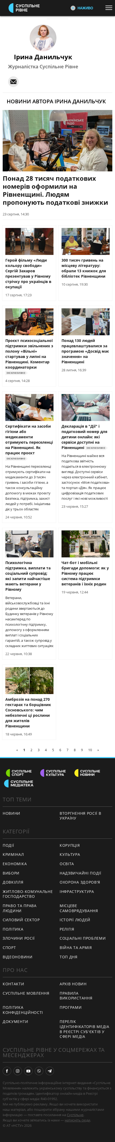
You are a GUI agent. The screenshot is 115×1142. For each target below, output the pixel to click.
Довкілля (13, 882)
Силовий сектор (21, 919)
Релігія (67, 929)
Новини (11, 813)
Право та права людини (20, 908)
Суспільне (75, 1114)
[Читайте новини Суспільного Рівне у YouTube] (28, 1071)
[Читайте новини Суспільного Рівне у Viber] (39, 1071)
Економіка (15, 863)
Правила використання (76, 996)
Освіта (67, 863)
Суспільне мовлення (26, 993)
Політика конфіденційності (23, 1010)
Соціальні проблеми (83, 938)
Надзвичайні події (80, 873)
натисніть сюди (77, 1120)
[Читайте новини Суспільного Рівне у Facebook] (7, 1071)
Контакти (13, 983)
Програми (71, 1007)
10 (90, 750)
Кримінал (13, 854)
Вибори (11, 873)
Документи (15, 1021)
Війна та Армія (76, 947)
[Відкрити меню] (110, 8)
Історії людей (75, 919)
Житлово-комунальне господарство (28, 894)
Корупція (70, 845)
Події (8, 845)
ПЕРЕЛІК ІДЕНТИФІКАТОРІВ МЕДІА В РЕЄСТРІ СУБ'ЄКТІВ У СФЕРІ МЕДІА (84, 1029)
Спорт (9, 947)
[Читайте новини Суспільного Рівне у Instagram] (17, 1071)
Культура (70, 854)
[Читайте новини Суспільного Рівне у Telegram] (49, 1071)
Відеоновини (18, 956)
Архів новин (73, 983)
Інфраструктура (77, 891)
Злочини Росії (19, 938)
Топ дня (69, 956)
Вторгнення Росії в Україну (80, 816)
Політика (13, 929)
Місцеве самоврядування (79, 908)
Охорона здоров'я (80, 882)
